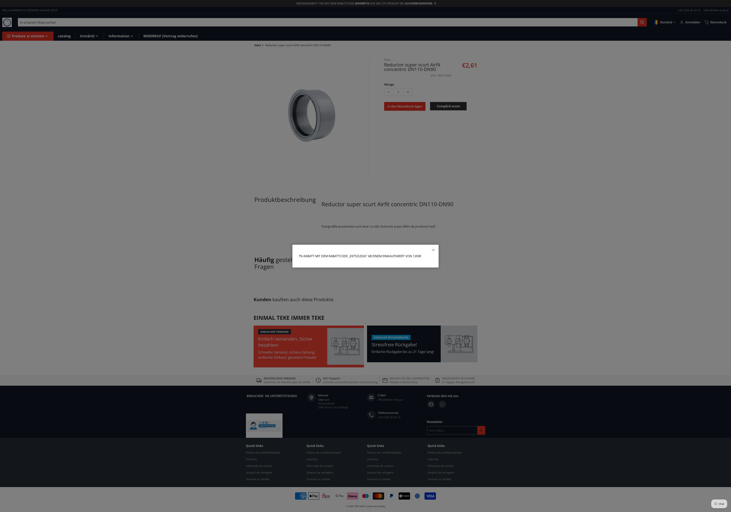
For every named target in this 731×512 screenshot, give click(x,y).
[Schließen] (433, 250)
